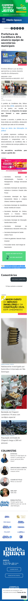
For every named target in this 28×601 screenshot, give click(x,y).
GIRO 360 (13, 492)
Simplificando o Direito (18, 467)
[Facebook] (12, 28)
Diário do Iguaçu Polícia (7, 364)
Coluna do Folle (16, 480)
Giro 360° (13, 491)
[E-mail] (20, 28)
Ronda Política (15, 500)
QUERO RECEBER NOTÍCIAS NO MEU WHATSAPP (14, 255)
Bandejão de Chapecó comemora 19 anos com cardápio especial (10, 414)
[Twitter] (14, 28)
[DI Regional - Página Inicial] (7, 516)
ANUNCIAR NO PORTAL (14, 575)
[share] (23, 28)
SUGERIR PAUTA (14, 569)
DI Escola (13, 454)
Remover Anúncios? (22, 64)
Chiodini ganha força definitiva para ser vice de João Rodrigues (18, 504)
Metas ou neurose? (16, 481)
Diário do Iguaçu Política (7, 435)
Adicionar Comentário (19, 279)
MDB (12, 106)
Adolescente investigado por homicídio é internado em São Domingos (13, 369)
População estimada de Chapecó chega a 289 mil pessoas (11, 440)
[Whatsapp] (17, 28)
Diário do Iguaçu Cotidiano (8, 409)
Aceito (24, 597)
